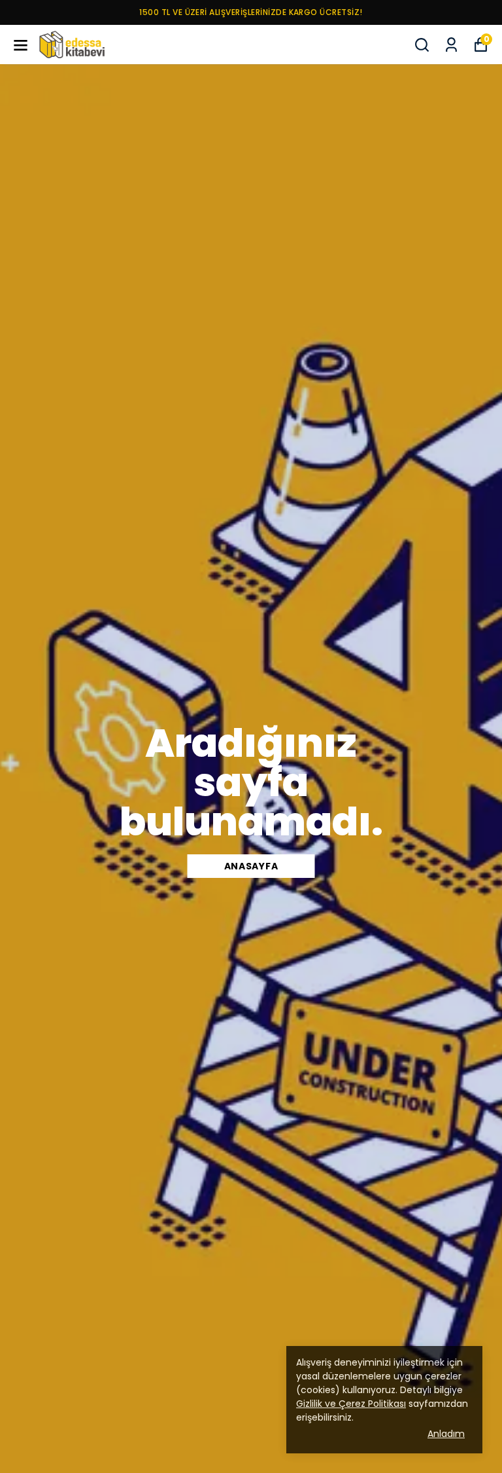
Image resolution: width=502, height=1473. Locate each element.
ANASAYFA (251, 866)
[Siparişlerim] (451, 45)
